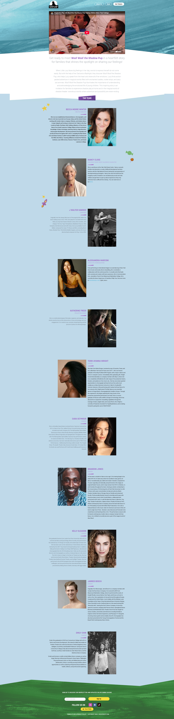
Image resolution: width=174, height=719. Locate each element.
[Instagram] (90, 705)
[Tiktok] (99, 705)
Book (108, 4)
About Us (99, 4)
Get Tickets (118, 4)
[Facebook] (94, 705)
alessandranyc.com (94, 280)
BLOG (91, 182)
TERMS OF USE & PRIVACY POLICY (76, 714)
